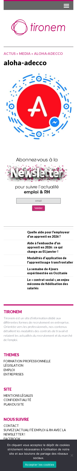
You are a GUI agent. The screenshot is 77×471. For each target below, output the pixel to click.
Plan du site (14, 404)
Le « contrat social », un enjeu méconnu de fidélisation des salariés (48, 284)
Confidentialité (17, 400)
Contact (11, 426)
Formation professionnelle (27, 361)
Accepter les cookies (39, 464)
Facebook (12, 439)
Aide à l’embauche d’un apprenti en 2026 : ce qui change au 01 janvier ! (44, 247)
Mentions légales (18, 395)
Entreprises (14, 374)
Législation (13, 365)
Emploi (9, 370)
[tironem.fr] (38, 27)
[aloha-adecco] (38, 106)
